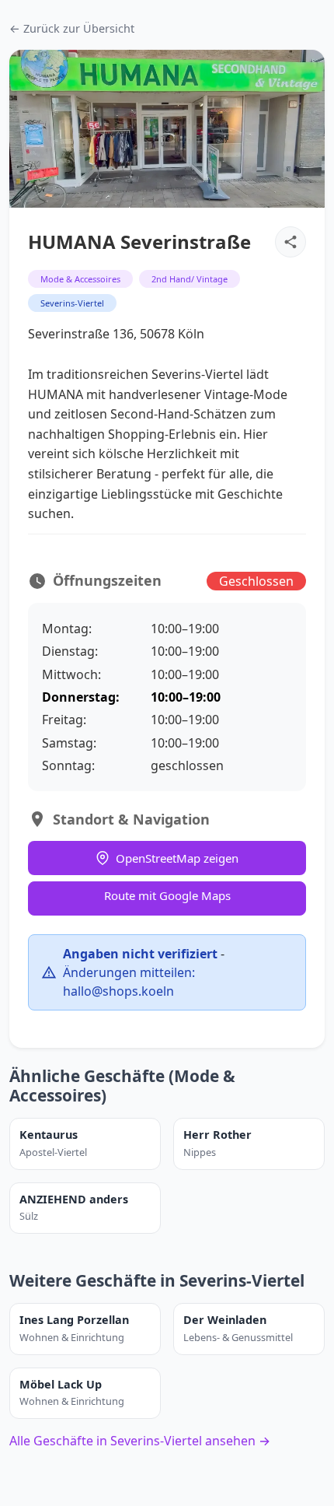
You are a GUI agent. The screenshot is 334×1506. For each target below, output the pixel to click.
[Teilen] (290, 241)
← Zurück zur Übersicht (71, 28)
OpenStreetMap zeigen (177, 858)
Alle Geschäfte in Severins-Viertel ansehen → (139, 1440)
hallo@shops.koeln (118, 991)
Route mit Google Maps (167, 895)
